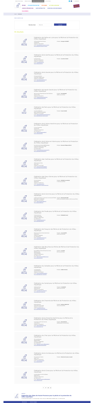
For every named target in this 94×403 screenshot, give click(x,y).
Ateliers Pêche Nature (33, 5)
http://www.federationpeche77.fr (40, 151)
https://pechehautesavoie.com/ (40, 98)
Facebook (43, 388)
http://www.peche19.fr (38, 361)
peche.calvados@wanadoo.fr (42, 273)
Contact (23, 393)
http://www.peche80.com (38, 202)
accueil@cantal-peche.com (42, 290)
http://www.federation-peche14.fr (40, 274)
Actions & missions (54, 5)
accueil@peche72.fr (40, 62)
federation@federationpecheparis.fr (43, 114)
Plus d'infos (25, 11)
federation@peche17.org (41, 325)
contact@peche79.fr (40, 184)
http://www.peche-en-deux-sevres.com (41, 185)
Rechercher (32, 25)
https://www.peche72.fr (38, 63)
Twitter (46, 388)
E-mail (48, 388)
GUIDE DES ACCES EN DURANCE (54, 8)
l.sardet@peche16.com (41, 308)
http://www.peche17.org (38, 326)
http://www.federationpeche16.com (40, 309)
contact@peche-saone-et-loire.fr (43, 45)
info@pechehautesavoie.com (42, 97)
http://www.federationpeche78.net (40, 167)
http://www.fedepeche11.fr (39, 221)
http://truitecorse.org (38, 380)
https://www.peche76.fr (38, 133)
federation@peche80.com (41, 201)
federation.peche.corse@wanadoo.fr (43, 379)
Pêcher (24, 5)
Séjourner (44, 5)
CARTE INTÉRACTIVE (40, 8)
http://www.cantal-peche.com (39, 291)
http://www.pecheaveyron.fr (39, 239)
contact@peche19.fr (40, 360)
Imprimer (50, 388)
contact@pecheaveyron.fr (41, 237)
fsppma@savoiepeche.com (42, 79)
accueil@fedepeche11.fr (41, 220)
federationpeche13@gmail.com (42, 256)
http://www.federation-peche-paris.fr (41, 115)
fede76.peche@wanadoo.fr (41, 132)
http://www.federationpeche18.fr (40, 345)
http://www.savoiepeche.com (39, 81)
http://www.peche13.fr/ (38, 258)
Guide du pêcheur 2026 (27, 8)
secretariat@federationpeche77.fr (43, 150)
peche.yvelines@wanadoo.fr (42, 166)
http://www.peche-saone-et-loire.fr (40, 46)
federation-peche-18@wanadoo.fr (43, 344)
